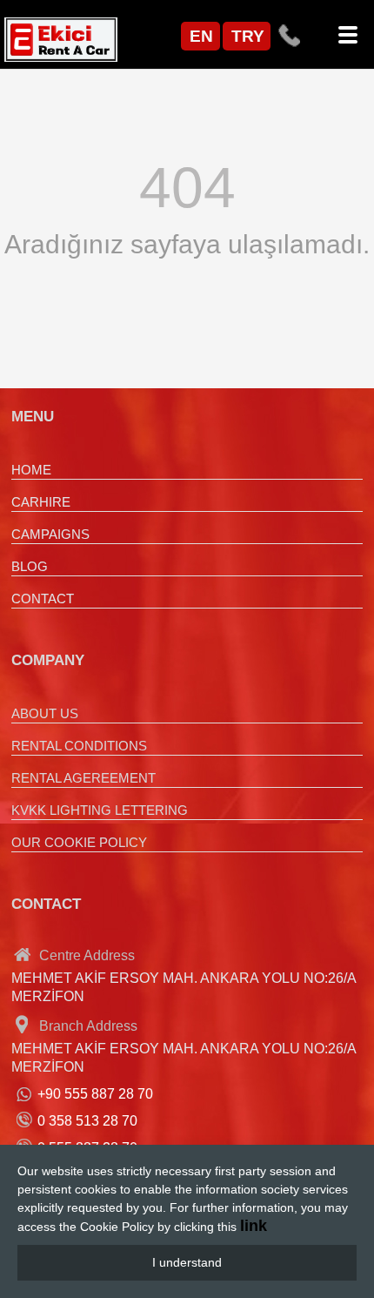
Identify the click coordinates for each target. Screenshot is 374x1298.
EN (201, 36)
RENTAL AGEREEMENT (83, 777)
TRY (247, 36)
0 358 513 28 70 (87, 1120)
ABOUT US (44, 713)
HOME (31, 469)
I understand (187, 1262)
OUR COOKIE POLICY (79, 842)
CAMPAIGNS (50, 534)
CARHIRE (40, 501)
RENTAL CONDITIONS (79, 745)
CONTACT (42, 598)
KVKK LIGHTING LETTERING (99, 810)
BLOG (29, 566)
